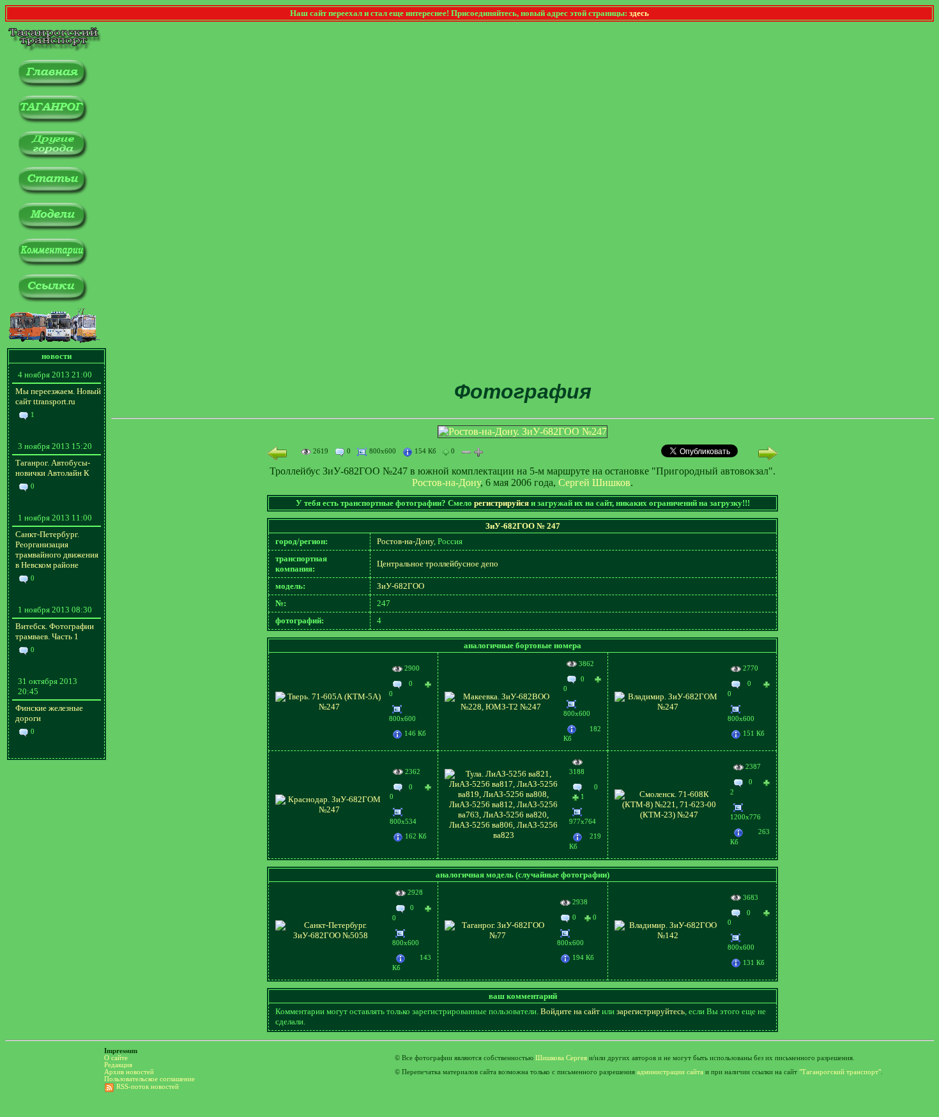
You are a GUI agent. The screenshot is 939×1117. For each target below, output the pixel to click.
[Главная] (52, 85)
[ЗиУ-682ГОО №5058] (330, 935)
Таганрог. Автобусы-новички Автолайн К (52, 468)
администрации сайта (670, 1071)
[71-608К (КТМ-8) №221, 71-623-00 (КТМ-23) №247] (669, 814)
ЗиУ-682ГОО (400, 586)
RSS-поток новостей (147, 1086)
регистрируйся (501, 503)
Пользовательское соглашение (149, 1079)
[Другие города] (52, 156)
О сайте (116, 1057)
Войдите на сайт (570, 1011)
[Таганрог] (52, 121)
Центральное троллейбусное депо (437, 563)
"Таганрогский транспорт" (840, 1071)
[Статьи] (52, 192)
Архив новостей (129, 1071)
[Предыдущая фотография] (277, 453)
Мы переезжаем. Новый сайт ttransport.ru (58, 396)
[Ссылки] (52, 299)
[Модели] (52, 228)
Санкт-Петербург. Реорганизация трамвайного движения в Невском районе (56, 549)
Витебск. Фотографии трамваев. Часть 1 (54, 631)
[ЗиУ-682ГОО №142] (668, 935)
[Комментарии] (52, 264)
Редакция (118, 1064)
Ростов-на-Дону (446, 482)
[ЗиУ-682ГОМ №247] (668, 706)
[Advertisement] (522, 280)
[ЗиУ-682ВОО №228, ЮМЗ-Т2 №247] (501, 706)
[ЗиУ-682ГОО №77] (497, 935)
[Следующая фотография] (768, 453)
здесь (639, 13)
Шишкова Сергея (561, 1057)
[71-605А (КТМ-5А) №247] (329, 706)
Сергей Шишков (594, 482)
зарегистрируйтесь (650, 1011)
